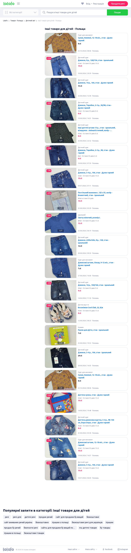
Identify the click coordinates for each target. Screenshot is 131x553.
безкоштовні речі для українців (87, 522)
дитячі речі (30, 517)
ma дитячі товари (88, 528)
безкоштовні (93, 517)
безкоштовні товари (34, 533)
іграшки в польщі (12, 533)
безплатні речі (31, 528)
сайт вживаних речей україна (18, 522)
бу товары (105, 528)
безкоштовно (42, 522)
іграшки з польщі (60, 522)
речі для (17, 517)
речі (7, 517)
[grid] (86, 269)
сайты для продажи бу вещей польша (59, 528)
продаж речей (45, 517)
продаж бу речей (12, 528)
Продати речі (118, 4)
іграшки (109, 522)
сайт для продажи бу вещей (69, 517)
